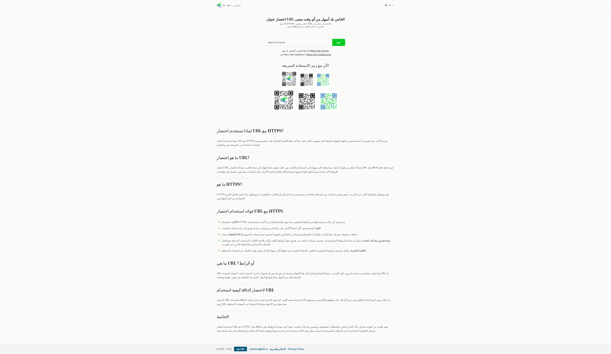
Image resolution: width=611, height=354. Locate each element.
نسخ (339, 42)
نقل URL (240, 349)
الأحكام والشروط (278, 349)
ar (390, 5)
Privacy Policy (296, 349)
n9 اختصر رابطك (232, 5)
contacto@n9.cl (258, 349)
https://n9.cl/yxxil (319, 50)
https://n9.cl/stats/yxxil (318, 54)
